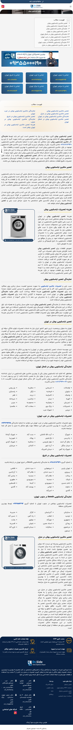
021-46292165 (36, 80)
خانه (43, 11)
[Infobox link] (36, 2)
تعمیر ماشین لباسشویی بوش (57, 23)
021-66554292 (60, 80)
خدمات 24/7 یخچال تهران (64, 688)
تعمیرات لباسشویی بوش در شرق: (55, 40)
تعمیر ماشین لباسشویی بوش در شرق (21, 116)
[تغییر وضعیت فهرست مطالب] (67, 20)
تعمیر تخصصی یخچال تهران (65, 692)
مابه (52, 691)
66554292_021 (8, 704)
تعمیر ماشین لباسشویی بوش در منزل (54, 45)
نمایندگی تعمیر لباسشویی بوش (56, 29)
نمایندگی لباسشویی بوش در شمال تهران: (53, 34)
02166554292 (18, 503)
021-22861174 (12, 91)
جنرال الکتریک (49, 684)
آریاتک (28, 722)
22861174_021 (27, 690)
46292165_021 (8, 690)
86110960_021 (27, 716)
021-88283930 (61, 91)
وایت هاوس (50, 688)
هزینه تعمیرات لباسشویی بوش (57, 26)
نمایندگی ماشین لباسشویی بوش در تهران (53, 116)
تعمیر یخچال (68, 684)
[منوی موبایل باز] (71, 6)
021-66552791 (36, 91)
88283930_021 (8, 688)
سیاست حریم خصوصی (65, 696)
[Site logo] (36, 6)
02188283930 (66, 144)
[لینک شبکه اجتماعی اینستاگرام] (2, 6)
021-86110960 (12, 80)
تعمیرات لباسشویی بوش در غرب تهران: (54, 37)
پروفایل (51, 694)
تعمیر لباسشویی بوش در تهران (57, 31)
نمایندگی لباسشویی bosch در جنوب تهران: (52, 42)
